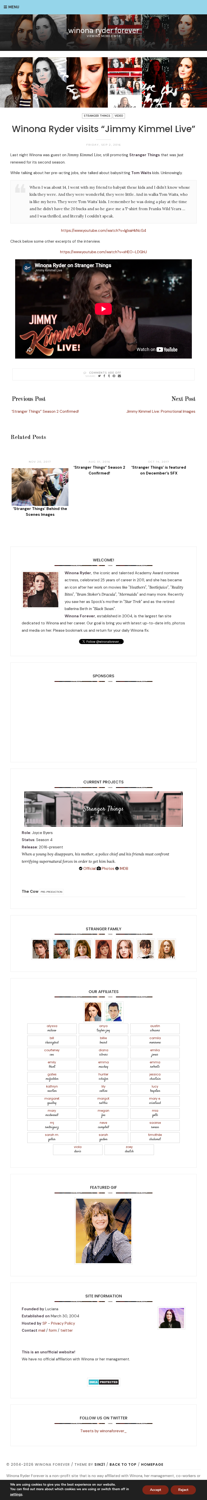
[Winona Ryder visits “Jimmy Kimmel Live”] (99, 376)
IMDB (123, 868)
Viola (78, 1149)
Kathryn (52, 1089)
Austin (155, 1028)
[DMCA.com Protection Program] (104, 1381)
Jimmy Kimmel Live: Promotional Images (160, 411)
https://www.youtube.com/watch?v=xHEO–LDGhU (103, 251)
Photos (107, 868)
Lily (103, 1089)
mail (41, 1330)
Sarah (103, 1137)
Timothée (155, 1137)
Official (89, 868)
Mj (52, 1125)
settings (16, 1494)
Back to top (123, 1464)
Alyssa (52, 1028)
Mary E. (155, 1101)
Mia (155, 1113)
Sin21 (99, 1464)
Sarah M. (52, 1137)
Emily (52, 1064)
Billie (103, 1040)
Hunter (103, 1076)
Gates (52, 1076)
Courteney (52, 1052)
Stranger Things (97, 115)
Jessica (155, 1076)
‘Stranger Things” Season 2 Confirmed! (45, 411)
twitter (66, 1330)
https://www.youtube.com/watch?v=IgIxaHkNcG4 (103, 230)
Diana (103, 1052)
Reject (183, 1489)
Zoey (129, 1149)
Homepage (152, 1464)
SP (44, 1323)
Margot (103, 1101)
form (53, 1330)
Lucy (155, 1089)
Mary (51, 1113)
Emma (103, 1064)
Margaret (51, 1101)
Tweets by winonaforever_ (103, 1430)
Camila (155, 1040)
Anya (103, 1028)
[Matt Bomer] (114, 1011)
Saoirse (155, 1125)
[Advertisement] (103, 716)
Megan (103, 1113)
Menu (13, 7)
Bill (52, 1040)
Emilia (155, 1052)
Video (119, 115)
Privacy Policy (63, 1323)
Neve (103, 1125)
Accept (155, 1489)
